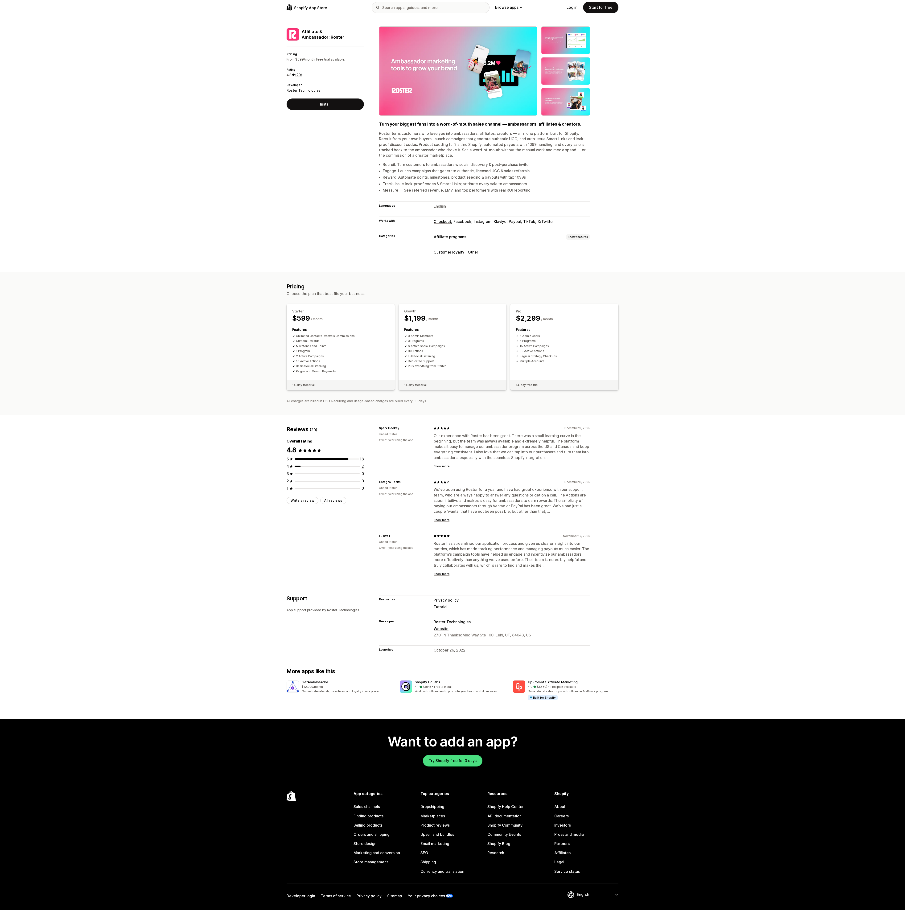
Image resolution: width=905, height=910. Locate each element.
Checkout (442, 221)
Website (441, 628)
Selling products (368, 825)
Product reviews (435, 825)
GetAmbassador (315, 682)
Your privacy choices (426, 896)
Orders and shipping (372, 834)
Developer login (301, 896)
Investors (562, 825)
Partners (562, 843)
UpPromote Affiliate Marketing (553, 682)
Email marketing (434, 843)
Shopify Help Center (505, 806)
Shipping (428, 862)
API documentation (504, 816)
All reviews (333, 500)
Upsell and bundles (437, 834)
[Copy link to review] (402, 428)
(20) (298, 75)
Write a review (302, 500)
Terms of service (336, 896)
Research (495, 852)
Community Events (504, 834)
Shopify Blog (498, 843)
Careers (561, 816)
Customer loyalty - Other (456, 252)
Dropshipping (432, 806)
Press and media (569, 834)
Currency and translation (442, 871)
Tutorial (440, 606)
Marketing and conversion (377, 852)
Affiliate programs (450, 236)
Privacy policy (446, 600)
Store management (371, 862)
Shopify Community (504, 825)
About (559, 806)
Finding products (368, 816)
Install (325, 104)
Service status (567, 871)
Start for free (601, 7)
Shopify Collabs (427, 682)
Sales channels (367, 806)
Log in (572, 7)
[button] (339, 686)
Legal (559, 862)
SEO (424, 852)
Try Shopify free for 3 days (453, 760)
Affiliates (562, 852)
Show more (441, 466)
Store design (365, 843)
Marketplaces (432, 816)
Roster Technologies (304, 90)
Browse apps (506, 7)
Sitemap (394, 896)
